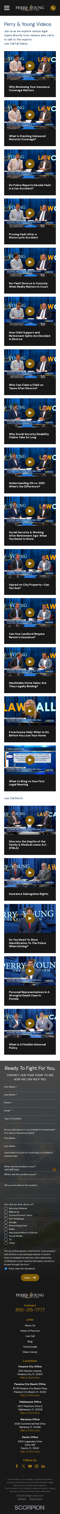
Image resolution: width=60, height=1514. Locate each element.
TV (10, 1239)
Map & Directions (30, 1377)
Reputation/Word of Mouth (23, 1232)
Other (12, 1243)
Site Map (22, 1499)
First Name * (10, 1087)
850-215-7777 (30, 1310)
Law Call (30, 1336)
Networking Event (18, 1225)
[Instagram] (36, 1466)
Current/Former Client (20, 1215)
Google (13, 1222)
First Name (9, 1138)
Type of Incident (12, 1118)
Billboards (14, 1211)
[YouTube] (30, 1466)
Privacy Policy (35, 1499)
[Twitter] (23, 1466)
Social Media (15, 1236)
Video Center (30, 1352)
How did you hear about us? (19, 1204)
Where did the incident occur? (20, 1174)
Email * (8, 1110)
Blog (30, 1341)
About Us (30, 1325)
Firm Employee (16, 1218)
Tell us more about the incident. (21, 1185)
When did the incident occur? (20, 1166)
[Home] (30, 7)
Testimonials (30, 1346)
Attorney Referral (18, 1208)
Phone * (8, 1102)
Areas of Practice (30, 1330)
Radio (12, 1229)
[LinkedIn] (43, 1466)
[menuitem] (22, 1499)
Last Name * (10, 1094)
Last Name (9, 1146)
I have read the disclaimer (21, 1268)
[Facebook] (17, 1466)
